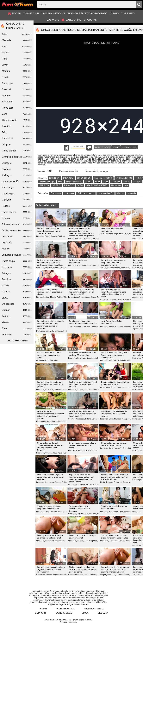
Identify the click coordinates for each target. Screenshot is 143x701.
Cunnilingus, (82, 265)
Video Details (102, 147)
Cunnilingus (17, 193)
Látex (17, 297)
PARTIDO (44, 185)
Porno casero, (65, 268)
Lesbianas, (40, 236)
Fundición (17, 279)
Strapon (17, 310)
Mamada (132, 193)
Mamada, (77, 326)
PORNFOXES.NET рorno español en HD (73, 619)
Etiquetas (90, 20)
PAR (106, 181)
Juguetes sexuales (17, 255)
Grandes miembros (17, 157)
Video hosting (65, 608)
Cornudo (17, 199)
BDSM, (103, 482)
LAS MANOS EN (124, 178)
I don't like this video (89, 148)
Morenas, (78, 239)
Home (43, 608)
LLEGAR (116, 181)
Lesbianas (69, 193)
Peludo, (56, 268)
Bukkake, (54, 511)
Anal (17, 46)
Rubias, (60, 297)
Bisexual (17, 89)
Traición (17, 316)
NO (126, 185)
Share (116, 147)
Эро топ (85, 604)
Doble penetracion (86, 193)
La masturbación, (114, 268)
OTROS (137, 181)
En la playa (17, 187)
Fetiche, (71, 239)
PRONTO (68, 185)
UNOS (127, 181)
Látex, (47, 297)
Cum (17, 114)
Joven (17, 65)
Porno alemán (17, 150)
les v (60, 181)
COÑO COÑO (84, 178)
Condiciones (64, 613)
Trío (17, 132)
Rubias (17, 52)
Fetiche (17, 206)
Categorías (73, 20)
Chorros (17, 291)
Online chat (31, 13)
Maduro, (123, 360)
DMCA (85, 613)
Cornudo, (136, 268)
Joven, (94, 265)
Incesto (17, 218)
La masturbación (105, 193)
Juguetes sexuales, (121, 234)
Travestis (17, 334)
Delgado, (109, 482)
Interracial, (40, 297)
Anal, (102, 234)
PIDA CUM (68, 178)
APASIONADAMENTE (96, 185)
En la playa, (81, 358)
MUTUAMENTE (73, 181)
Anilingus (17, 175)
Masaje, (53, 297)
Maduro (120, 193)
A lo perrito (17, 101)
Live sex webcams (53, 13)
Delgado (17, 144)
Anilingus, (113, 299)
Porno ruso (56, 193)
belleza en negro (47, 181)
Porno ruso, (40, 331)
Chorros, (54, 236)
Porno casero (17, 212)
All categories (17, 340)
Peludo (17, 77)
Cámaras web (17, 120)
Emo (17, 328)
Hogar (16, 13)
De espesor (17, 304)
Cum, (90, 265)
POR (97, 181)
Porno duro (17, 107)
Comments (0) (129, 147)
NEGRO (56, 185)
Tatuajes (17, 273)
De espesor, (80, 419)
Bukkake (17, 169)
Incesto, (49, 331)
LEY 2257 (103, 613)
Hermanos (116, 185)
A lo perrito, (96, 239)
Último (114, 13)
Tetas (66, 297)
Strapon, (80, 390)
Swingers (17, 163)
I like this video (66, 148)
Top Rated (127, 13)
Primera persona (17, 224)
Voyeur (17, 322)
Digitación (17, 242)
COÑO (88, 181)
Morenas (17, 95)
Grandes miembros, (75, 575)
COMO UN (54, 178)
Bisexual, (128, 299)
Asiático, (103, 268)
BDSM (17, 285)
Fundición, (62, 236)
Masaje (17, 248)
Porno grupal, (114, 360)
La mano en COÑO (103, 178)
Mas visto (53, 20)
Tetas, (47, 236)
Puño (17, 58)
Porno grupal (17, 261)
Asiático (17, 126)
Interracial (17, 267)
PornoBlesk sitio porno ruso (87, 13)
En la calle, (86, 326)
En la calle (17, 138)
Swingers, (94, 326)
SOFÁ (80, 185)
